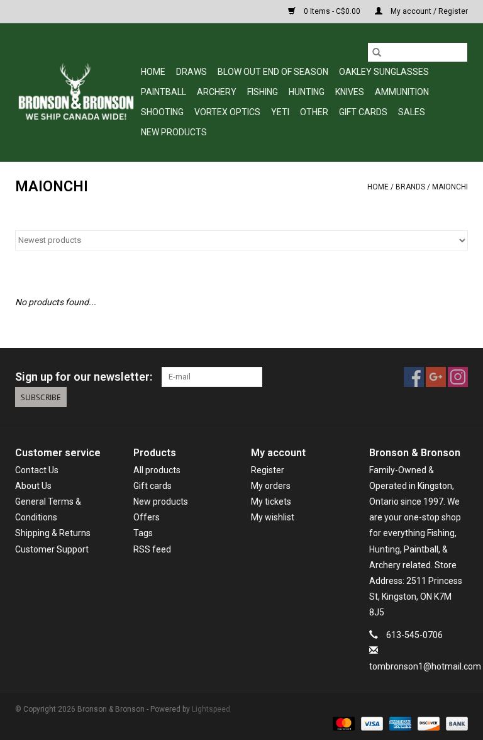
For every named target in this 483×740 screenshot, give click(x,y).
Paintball (163, 92)
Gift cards (363, 112)
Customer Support (52, 549)
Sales (411, 112)
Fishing (262, 92)
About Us (33, 486)
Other (314, 112)
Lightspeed (211, 709)
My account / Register (428, 11)
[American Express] (399, 723)
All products (156, 470)
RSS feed (152, 549)
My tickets (271, 501)
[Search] (376, 52)
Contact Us (36, 470)
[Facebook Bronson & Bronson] (414, 377)
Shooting (162, 112)
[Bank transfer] (454, 723)
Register (267, 470)
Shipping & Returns (53, 533)
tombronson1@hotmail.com (425, 666)
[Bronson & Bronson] (76, 92)
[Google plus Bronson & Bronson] (436, 377)
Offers (146, 517)
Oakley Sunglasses (384, 72)
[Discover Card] (427, 723)
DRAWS (191, 72)
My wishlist (272, 517)
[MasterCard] (342, 723)
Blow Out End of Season (273, 72)
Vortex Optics (227, 112)
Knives (349, 92)
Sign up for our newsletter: (83, 376)
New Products (174, 132)
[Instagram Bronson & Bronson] (458, 377)
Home (153, 72)
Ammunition (402, 92)
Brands (410, 186)
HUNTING (307, 92)
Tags (143, 533)
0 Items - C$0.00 (332, 11)
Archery (216, 92)
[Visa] (371, 723)
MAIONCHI (450, 186)
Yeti (280, 112)
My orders (271, 486)
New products (160, 501)
